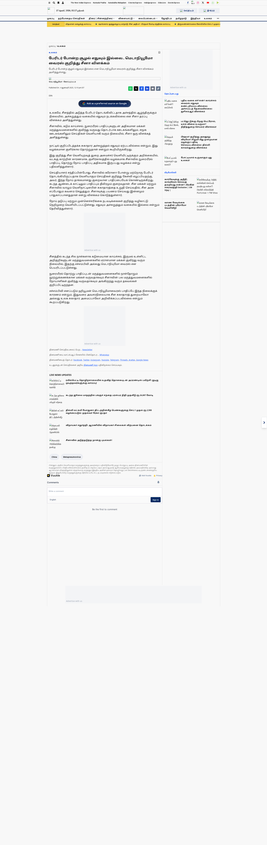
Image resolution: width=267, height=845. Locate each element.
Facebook (77, 360)
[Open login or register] (63, 3)
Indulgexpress (150, 3)
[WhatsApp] (213, 2)
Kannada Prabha (99, 3)
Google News (142, 360)
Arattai (132, 360)
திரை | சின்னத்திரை (101, 18)
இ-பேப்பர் (211, 10)
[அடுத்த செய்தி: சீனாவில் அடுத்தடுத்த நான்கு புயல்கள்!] (264, 422)
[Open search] (54, 3)
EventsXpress (174, 3)
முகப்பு (50, 18)
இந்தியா (195, 18)
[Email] (152, 88)
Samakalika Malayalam (117, 3)
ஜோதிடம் (166, 18)
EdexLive (162, 3)
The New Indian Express (81, 3)
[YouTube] (208, 2)
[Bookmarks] (58, 3)
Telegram (114, 360)
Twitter (86, 360)
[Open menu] (49, 2)
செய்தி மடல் (189, 10)
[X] (203, 2)
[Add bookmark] (159, 52)
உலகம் (208, 18)
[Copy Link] (158, 88)
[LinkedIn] (147, 88)
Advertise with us (92, 250)
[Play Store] (218, 2)
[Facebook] (188, 2)
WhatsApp (104, 354)
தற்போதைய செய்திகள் (71, 18)
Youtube (105, 360)
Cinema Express (135, 3)
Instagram (95, 360)
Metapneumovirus (72, 457)
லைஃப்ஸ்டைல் (146, 18)
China (54, 457)
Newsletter (87, 349)
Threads (124, 360)
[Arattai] (193, 2)
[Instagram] (198, 2)
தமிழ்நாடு (181, 18)
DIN (50, 95)
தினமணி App (91, 365)
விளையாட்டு (125, 18)
